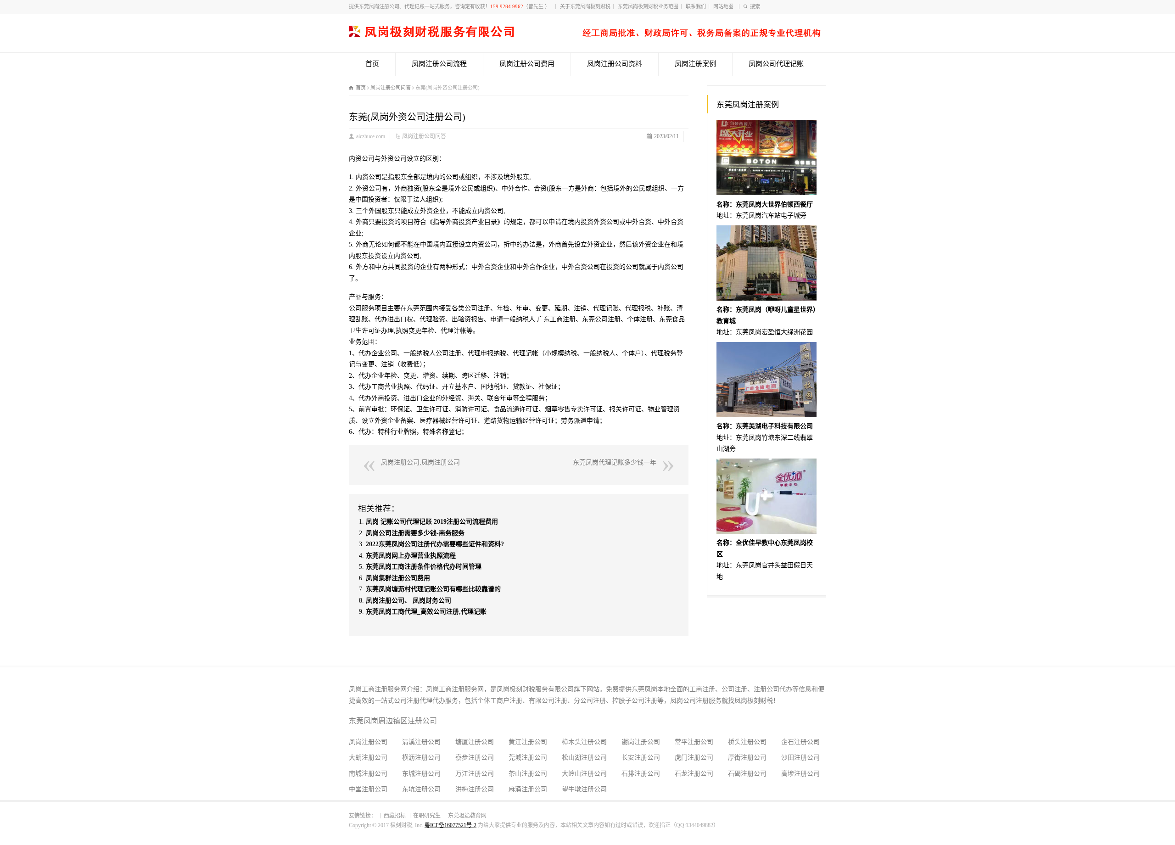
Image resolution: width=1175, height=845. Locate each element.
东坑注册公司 (421, 789)
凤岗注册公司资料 (614, 63)
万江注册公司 (474, 773)
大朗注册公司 (368, 757)
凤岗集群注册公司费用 (398, 578)
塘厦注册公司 (474, 742)
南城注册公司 (368, 773)
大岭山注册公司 (584, 773)
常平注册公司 (694, 742)
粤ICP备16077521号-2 (450, 825)
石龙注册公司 (694, 773)
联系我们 (696, 6)
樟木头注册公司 (584, 742)
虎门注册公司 (694, 757)
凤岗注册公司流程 (439, 63)
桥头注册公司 (747, 742)
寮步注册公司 (474, 757)
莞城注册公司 (528, 757)
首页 (372, 63)
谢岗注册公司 (640, 742)
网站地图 (724, 6)
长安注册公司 (640, 757)
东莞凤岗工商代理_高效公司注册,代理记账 (426, 611)
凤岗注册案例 (695, 63)
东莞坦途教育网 (467, 815)
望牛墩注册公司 (584, 789)
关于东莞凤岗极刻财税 (585, 6)
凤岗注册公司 (368, 742)
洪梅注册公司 (474, 789)
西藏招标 (395, 815)
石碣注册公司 (747, 773)
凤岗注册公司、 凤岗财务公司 (408, 600)
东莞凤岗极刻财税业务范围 (648, 6)
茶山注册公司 (528, 773)
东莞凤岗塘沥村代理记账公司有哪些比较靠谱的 (433, 589)
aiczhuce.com (370, 136)
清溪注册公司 (421, 742)
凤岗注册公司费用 (526, 63)
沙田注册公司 (800, 757)
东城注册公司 (421, 773)
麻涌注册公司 (528, 789)
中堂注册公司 (368, 789)
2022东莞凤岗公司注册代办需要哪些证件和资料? (435, 544)
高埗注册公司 (800, 773)
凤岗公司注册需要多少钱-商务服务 (415, 533)
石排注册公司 (640, 773)
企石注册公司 (800, 742)
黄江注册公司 (528, 742)
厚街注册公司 (747, 757)
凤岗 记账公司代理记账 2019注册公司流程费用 (432, 521)
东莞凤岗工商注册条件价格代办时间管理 (423, 566)
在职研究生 (427, 815)
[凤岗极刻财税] (585, 35)
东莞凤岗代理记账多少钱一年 (614, 462)
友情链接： (362, 815)
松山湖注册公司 (584, 757)
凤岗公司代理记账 (776, 63)
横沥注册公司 (421, 757)
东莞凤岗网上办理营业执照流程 (411, 555)
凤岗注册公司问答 (424, 136)
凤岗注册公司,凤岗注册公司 (420, 462)
